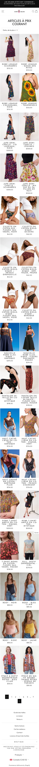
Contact (19, 732)
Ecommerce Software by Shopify (19, 765)
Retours (19, 719)
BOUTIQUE (19, 742)
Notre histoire (19, 726)
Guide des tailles (19, 713)
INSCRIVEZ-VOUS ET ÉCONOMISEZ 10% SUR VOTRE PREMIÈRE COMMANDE (19, 748)
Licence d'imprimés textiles (19, 736)
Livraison (19, 716)
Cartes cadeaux (19, 729)
